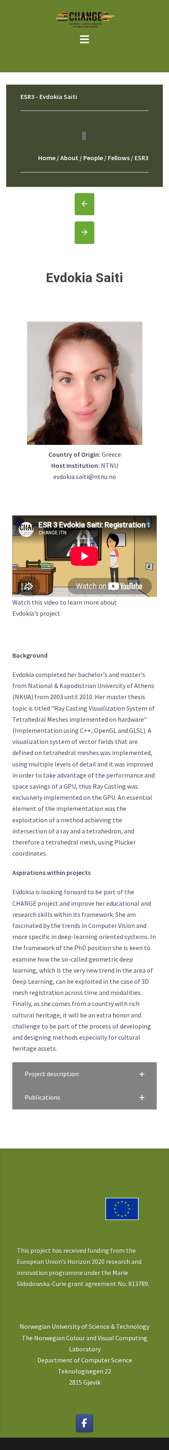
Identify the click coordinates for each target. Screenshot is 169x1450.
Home (46, 158)
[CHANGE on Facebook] (85, 1423)
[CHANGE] (84, 19)
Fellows (119, 158)
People (93, 158)
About (69, 158)
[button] (84, 1074)
